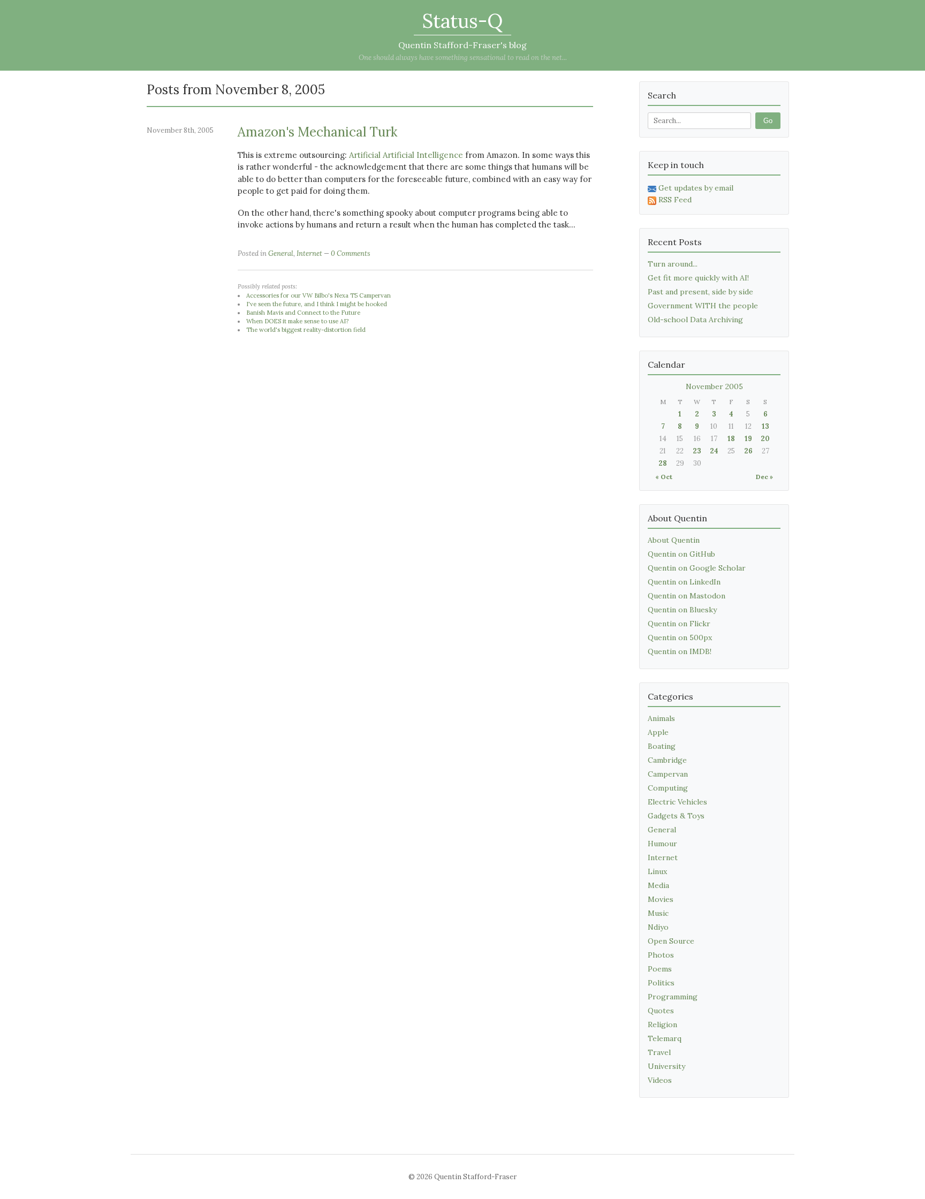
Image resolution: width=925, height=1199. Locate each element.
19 (748, 438)
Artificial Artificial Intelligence (406, 155)
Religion (662, 1024)
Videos (660, 1080)
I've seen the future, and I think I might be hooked (316, 304)
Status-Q (462, 21)
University (666, 1066)
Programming (672, 996)
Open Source (671, 941)
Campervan (668, 774)
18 (731, 438)
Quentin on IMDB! (679, 651)
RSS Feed (675, 199)
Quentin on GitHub (681, 554)
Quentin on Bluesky (682, 609)
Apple (658, 732)
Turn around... (672, 264)
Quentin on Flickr (679, 623)
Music (658, 913)
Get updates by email (695, 188)
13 (765, 426)
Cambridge (667, 760)
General (280, 253)
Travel (659, 1052)
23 (697, 451)
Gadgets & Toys (676, 816)
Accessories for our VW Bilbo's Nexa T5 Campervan (318, 295)
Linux (657, 871)
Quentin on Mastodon (686, 596)
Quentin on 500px (680, 637)
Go (767, 121)
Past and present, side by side (700, 292)
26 (748, 451)
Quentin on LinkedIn (684, 582)
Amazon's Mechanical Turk (317, 132)
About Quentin (674, 540)
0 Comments (350, 253)
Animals (661, 718)
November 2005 (714, 386)
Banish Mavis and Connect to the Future (303, 312)
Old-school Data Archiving (695, 319)
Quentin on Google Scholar (697, 568)
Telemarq (664, 1038)
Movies (660, 899)
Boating (662, 746)
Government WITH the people (703, 305)
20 (765, 438)
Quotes (661, 1010)
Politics (661, 983)
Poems (660, 969)
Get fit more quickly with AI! (698, 278)
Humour (662, 843)
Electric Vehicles (677, 802)
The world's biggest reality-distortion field (306, 329)
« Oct (663, 477)
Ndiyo (658, 927)
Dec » (764, 477)
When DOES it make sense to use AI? (297, 321)
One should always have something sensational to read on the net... (463, 57)
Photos (661, 955)
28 (662, 463)
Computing (668, 788)
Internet (309, 253)
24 (714, 451)
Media (658, 885)
